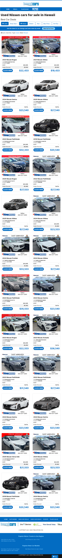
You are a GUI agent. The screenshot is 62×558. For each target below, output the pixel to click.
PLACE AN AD (25, 9)
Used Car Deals (36, 519)
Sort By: (56, 23)
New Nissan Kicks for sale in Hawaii (9, 550)
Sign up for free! (48, 28)
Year (38, 24)
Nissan (24, 24)
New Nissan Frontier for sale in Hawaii (10, 549)
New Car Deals (24, 519)
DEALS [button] (15, 9)
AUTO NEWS (13, 519)
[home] (31, 4)
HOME (7, 9)
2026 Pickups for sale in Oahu (32, 539)
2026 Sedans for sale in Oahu (8, 541)
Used (5, 24)
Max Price (46, 24)
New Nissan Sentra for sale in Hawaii (34, 549)
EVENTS (45, 519)
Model (31, 24)
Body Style (13, 24)
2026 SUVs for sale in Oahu (7, 539)
